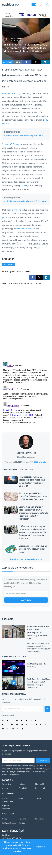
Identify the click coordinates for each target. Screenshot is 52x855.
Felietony (22, 784)
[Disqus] (26, 323)
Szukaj (38, 798)
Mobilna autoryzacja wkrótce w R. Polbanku (25, 201)
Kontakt (22, 823)
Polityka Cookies (9, 823)
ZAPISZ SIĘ (26, 600)
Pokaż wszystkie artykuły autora (26, 559)
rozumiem (40, 846)
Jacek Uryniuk (17, 39)
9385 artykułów (40, 462)
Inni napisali (40, 788)
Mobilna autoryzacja (11, 93)
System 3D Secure (10, 144)
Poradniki (23, 788)
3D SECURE (37, 283)
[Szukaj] (48, 4)
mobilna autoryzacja (25, 229)
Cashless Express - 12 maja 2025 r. (36, 665)
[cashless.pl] (10, 4)
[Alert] (41, 4)
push (4, 217)
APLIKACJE (7, 62)
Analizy (5, 788)
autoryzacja (19, 69)
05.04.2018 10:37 (17, 41)
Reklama (22, 819)
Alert (21, 798)
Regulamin (39, 819)
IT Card (23, 186)
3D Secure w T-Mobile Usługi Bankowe (23, 136)
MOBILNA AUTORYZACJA (22, 283)
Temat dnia (6, 784)
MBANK (9, 283)
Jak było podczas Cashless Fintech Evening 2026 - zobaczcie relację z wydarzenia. (38, 683)
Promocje (7, 619)
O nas (4, 819)
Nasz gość (39, 784)
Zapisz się (43, 760)
